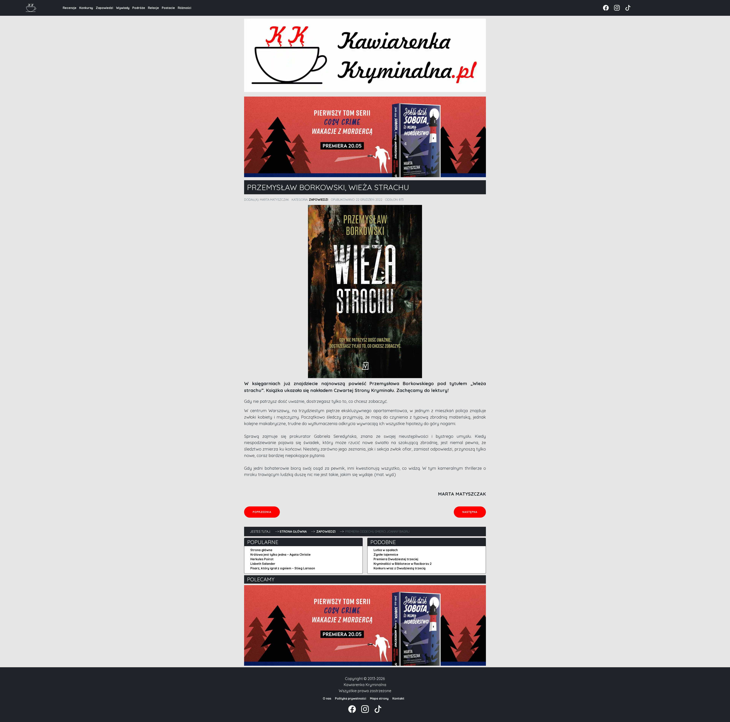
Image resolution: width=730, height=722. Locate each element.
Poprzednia (266, 512)
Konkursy (86, 8)
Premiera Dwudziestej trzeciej (396, 559)
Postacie (168, 8)
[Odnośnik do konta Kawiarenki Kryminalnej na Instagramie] (614, 7)
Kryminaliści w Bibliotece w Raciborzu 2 (403, 564)
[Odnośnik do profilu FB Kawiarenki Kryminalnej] (606, 7)
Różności (184, 8)
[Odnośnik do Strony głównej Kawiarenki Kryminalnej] (31, 7)
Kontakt (398, 698)
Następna (474, 512)
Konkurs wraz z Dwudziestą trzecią (399, 568)
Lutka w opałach (386, 550)
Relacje (153, 8)
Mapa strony (379, 698)
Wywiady (122, 8)
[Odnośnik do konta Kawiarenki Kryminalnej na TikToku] (625, 7)
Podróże (138, 8)
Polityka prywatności (350, 698)
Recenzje (69, 8)
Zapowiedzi (104, 8)
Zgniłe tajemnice (386, 554)
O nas (327, 698)
